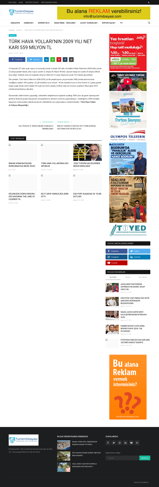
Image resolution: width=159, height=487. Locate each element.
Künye (21, 2)
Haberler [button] (28, 23)
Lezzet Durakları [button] (88, 23)
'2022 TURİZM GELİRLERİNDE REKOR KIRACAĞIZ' (86, 164)
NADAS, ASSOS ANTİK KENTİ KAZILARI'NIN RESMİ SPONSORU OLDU (134, 314)
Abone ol (144, 458)
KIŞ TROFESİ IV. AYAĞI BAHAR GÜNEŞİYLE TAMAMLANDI (36, 127)
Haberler (19, 30)
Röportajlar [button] (108, 23)
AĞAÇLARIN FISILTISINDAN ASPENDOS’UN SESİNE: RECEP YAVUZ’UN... (133, 286)
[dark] (149, 2)
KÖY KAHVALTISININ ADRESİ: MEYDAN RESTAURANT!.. (86, 454)
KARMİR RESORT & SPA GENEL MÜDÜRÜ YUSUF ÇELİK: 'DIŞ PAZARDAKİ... (133, 328)
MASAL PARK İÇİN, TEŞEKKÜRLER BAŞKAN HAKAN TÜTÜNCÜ (84, 443)
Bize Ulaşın (12, 2)
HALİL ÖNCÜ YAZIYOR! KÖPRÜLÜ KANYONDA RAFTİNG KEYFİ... (84, 465)
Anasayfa (15, 23)
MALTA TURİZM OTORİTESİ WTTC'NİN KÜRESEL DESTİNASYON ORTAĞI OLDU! (76, 127)
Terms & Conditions (141, 482)
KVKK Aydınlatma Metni (49, 2)
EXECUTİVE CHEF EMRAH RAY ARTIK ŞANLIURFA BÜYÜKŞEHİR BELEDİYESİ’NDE (135, 300)
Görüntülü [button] (43, 23)
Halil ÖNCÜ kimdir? (32, 2)
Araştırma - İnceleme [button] (64, 23)
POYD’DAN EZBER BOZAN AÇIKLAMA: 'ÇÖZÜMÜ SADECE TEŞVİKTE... (135, 341)
